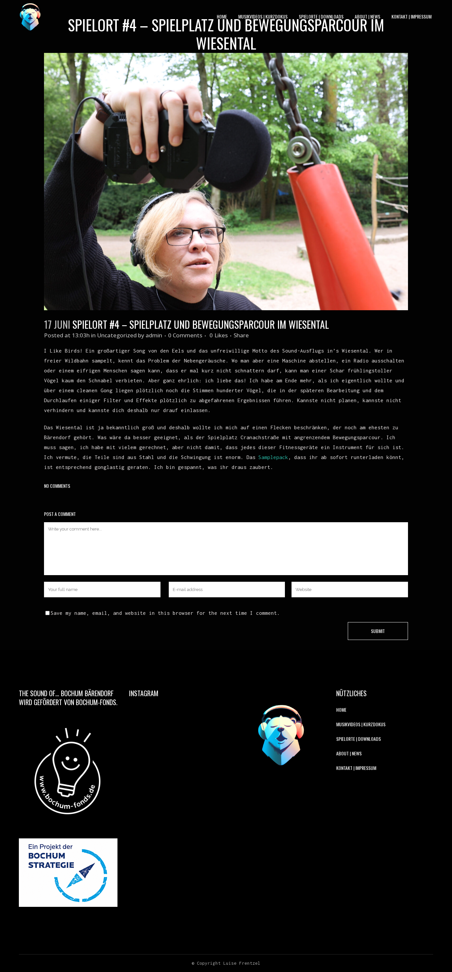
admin (154, 335)
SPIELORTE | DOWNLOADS (358, 738)
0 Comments (185, 335)
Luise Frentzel (241, 963)
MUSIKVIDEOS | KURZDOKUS (360, 724)
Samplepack (273, 457)
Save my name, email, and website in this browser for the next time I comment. (165, 613)
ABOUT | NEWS (349, 753)
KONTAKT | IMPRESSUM (356, 767)
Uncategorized (117, 335)
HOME (341, 709)
